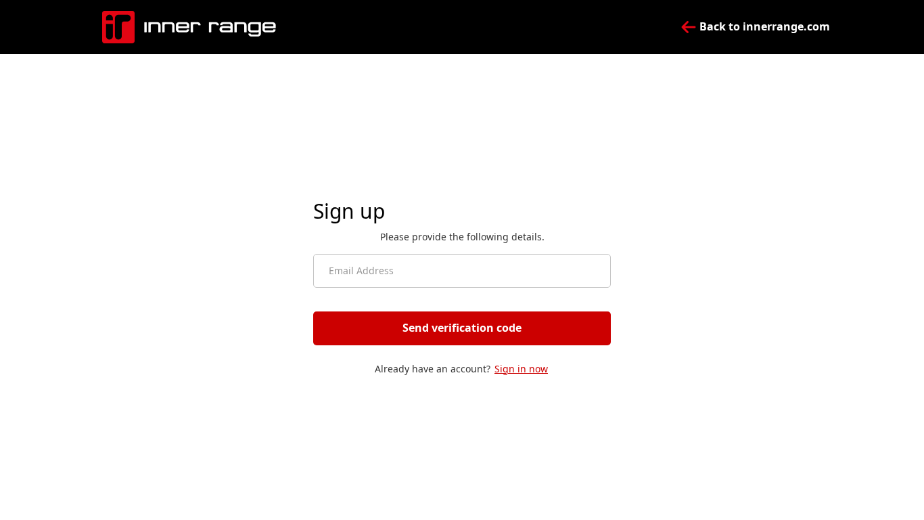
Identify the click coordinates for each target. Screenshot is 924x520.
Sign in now (521, 368)
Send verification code (462, 327)
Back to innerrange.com (763, 26)
